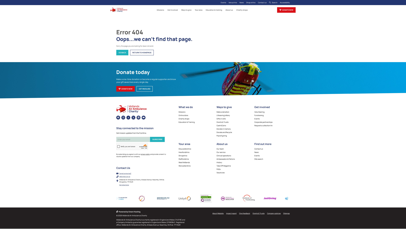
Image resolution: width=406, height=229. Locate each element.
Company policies (274, 213)
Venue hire (233, 2)
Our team (220, 149)
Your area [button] (198, 10)
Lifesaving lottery (223, 115)
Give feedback (244, 213)
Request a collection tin (263, 125)
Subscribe (157, 139)
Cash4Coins (221, 125)
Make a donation (223, 112)
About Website (218, 213)
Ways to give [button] (186, 10)
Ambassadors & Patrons (226, 159)
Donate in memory (224, 129)
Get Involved (144, 89)
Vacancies (221, 172)
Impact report (231, 213)
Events (223, 2)
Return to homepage (141, 52)
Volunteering (259, 112)
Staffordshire (184, 159)
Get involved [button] (172, 10)
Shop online (250, 2)
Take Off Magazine (224, 166)
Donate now (287, 10)
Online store (183, 115)
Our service (221, 152)
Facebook (118, 117)
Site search (258, 159)
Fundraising (259, 115)
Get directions (124, 185)
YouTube (143, 117)
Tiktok (128, 117)
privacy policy (145, 154)
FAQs (219, 169)
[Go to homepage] (118, 10)
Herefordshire (184, 152)
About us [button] (229, 10)
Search (274, 2)
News (241, 2)
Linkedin (138, 117)
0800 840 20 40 (124, 177)
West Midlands (184, 162)
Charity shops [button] (242, 10)
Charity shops (184, 119)
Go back (122, 52)
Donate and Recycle (224, 132)
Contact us (262, 2)
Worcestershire (185, 166)
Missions (182, 112)
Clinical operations (224, 155)
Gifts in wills (221, 119)
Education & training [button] (214, 10)
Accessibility (285, 2)
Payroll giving (222, 136)
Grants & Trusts (222, 122)
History (219, 162)
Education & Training (187, 122)
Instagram (123, 117)
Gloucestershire (185, 149)
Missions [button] (160, 10)
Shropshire (183, 155)
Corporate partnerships (263, 122)
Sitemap (286, 213)
